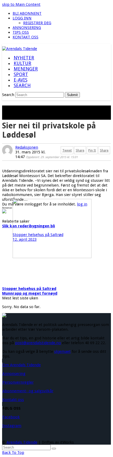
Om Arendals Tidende (21, 365)
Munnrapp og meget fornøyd (29, 293)
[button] (22, 85)
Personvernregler (18, 382)
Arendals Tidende (22, 442)
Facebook (11, 417)
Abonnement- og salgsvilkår (27, 391)
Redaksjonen (26, 147)
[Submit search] (54, 448)
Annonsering (13, 373)
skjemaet (62, 351)
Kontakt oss (13, 399)
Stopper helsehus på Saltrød (29, 288)
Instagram (11, 425)
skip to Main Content (21, 4)
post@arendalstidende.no (38, 342)
